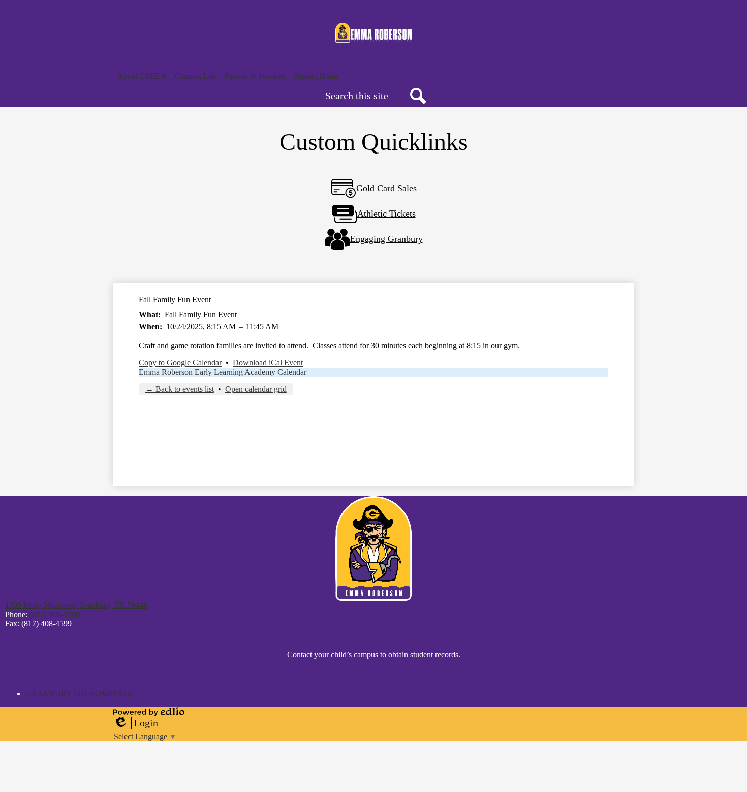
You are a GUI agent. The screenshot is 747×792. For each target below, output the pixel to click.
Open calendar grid (256, 389)
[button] (142, 76)
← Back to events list (179, 389)
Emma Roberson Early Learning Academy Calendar (222, 372)
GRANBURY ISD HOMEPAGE (80, 693)
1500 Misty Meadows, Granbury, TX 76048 (76, 605)
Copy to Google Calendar (180, 362)
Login (135, 723)
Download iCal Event (268, 362)
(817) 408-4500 (54, 614)
